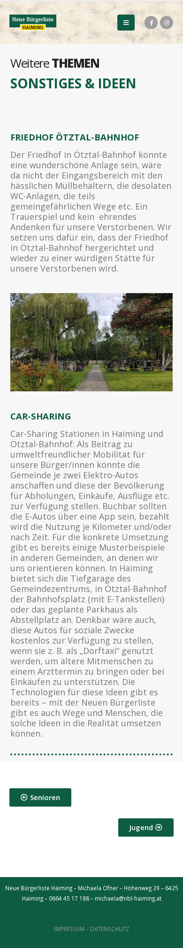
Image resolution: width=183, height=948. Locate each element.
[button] (40, 797)
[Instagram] (166, 22)
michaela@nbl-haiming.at (128, 898)
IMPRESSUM (69, 928)
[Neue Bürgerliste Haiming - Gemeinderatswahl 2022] (32, 22)
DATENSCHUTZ (109, 928)
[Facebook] (151, 22)
